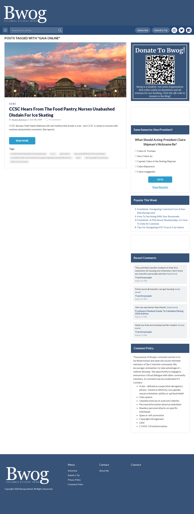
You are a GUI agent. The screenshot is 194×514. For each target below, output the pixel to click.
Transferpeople (143, 277)
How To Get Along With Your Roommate (158, 216)
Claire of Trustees (146, 150)
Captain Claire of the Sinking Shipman (156, 161)
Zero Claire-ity (144, 156)
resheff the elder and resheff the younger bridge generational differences (41, 158)
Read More (22, 140)
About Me (104, 470)
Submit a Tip (160, 30)
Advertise (72, 470)
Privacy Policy (74, 479)
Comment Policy (75, 484)
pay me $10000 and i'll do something (89, 154)
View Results (160, 187)
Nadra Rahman (19, 119)
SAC (78, 158)
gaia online (64, 154)
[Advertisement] (160, 114)
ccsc (53, 154)
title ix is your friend (19, 162)
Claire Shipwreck (146, 166)
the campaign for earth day (96, 158)
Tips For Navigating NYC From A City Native (160, 227)
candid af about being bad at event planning (28, 154)
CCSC (12, 103)
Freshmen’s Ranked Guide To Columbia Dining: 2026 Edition (159, 312)
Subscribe (142, 30)
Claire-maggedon (146, 171)
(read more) (171, 273)
